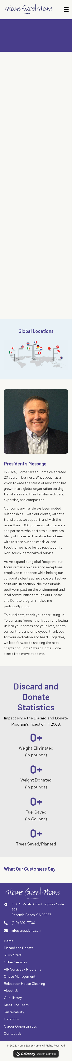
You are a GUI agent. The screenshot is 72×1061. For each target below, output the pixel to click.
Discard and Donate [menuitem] (19, 948)
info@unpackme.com (26, 931)
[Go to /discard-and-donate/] (36, 89)
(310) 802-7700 (23, 923)
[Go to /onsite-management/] (36, 217)
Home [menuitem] (9, 941)
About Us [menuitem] (11, 991)
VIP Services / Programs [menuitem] (22, 969)
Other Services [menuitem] (15, 962)
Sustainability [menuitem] (14, 1012)
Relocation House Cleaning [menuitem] (24, 984)
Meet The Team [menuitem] (16, 1005)
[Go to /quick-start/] (36, 153)
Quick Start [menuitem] (13, 955)
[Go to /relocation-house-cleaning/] (36, 281)
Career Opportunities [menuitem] (20, 1026)
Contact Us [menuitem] (13, 1033)
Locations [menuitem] (11, 1019)
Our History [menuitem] (13, 998)
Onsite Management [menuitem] (20, 976)
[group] (36, 744)
